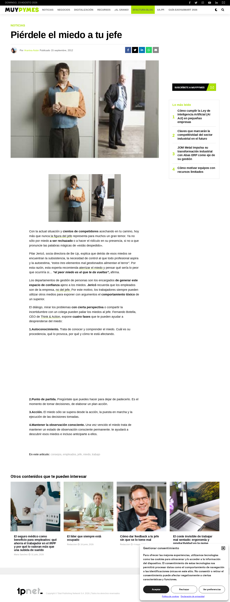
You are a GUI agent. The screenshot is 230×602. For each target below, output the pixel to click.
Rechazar (184, 589)
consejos (56, 454)
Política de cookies (170, 596)
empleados (69, 454)
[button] (223, 548)
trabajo (96, 454)
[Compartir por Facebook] (128, 50)
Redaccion (72, 544)
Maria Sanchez (21, 554)
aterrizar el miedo (91, 267)
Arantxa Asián (31, 50)
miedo (87, 454)
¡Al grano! (121, 9)
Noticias (47, 9)
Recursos (103, 9)
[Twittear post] (135, 50)
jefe (79, 454)
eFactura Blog (143, 9)
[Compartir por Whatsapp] (149, 50)
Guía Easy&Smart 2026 (183, 9)
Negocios (63, 9)
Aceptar (156, 589)
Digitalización (83, 9)
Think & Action (50, 316)
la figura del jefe (61, 236)
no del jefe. (63, 289)
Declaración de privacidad (192, 596)
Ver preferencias (212, 589)
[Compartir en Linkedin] (142, 50)
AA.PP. (161, 9)
